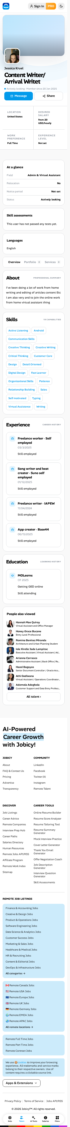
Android (39, 330)
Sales (44, 389)
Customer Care (43, 356)
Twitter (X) (40, 777)
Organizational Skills (20, 381)
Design (12, 364)
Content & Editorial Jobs (20, 961)
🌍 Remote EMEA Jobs (19, 1015)
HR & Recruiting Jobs (18, 955)
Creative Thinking (19, 347)
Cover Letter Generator (47, 845)
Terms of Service (33, 1101)
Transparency (10, 788)
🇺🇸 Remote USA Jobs (18, 991)
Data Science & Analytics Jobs (23, 932)
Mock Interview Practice (48, 839)
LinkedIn (39, 765)
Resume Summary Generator (44, 831)
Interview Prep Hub (14, 830)
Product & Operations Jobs (22, 920)
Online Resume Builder (47, 812)
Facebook (39, 771)
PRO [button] (51, 6)
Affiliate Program (13, 860)
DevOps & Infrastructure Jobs (23, 967)
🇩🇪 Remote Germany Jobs (21, 1009)
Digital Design (16, 372)
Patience (44, 381)
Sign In (39, 6)
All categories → (15, 973)
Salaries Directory (13, 842)
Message (21, 96)
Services (52, 262)
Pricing (7, 777)
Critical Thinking (18, 356)
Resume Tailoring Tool (47, 824)
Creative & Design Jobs (19, 914)
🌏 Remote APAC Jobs (19, 1021)
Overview (14, 262)
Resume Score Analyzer (47, 818)
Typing (36, 398)
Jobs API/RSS (54, 1101)
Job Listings (10, 812)
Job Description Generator (43, 866)
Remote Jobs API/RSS (16, 854)
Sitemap (8, 872)
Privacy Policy (13, 1101)
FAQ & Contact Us (13, 771)
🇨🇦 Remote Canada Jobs (20, 985)
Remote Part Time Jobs (19, 1045)
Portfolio (32, 262)
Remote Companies (14, 824)
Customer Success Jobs (20, 938)
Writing (40, 406)
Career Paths (10, 836)
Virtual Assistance (19, 406)
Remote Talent (42, 788)
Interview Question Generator (45, 875)
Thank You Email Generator (43, 852)
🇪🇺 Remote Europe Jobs (20, 997)
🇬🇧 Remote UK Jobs (17, 1003)
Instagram (40, 782)
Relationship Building (21, 389)
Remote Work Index (14, 866)
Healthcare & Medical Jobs (21, 949)
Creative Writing (45, 347)
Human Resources (13, 848)
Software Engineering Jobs (21, 926)
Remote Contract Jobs (19, 1050)
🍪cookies (20, 1062)
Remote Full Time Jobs (19, 1039)
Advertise (8, 782)
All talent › (34, 697)
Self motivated (17, 398)
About (6, 765)
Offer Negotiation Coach (48, 859)
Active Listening (18, 330)
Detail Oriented (32, 364)
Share (51, 96)
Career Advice (11, 818)
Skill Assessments (44, 882)
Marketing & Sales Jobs (19, 943)
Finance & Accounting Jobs (22, 908)
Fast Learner (38, 372)
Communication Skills (21, 339)
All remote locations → (19, 1027)
